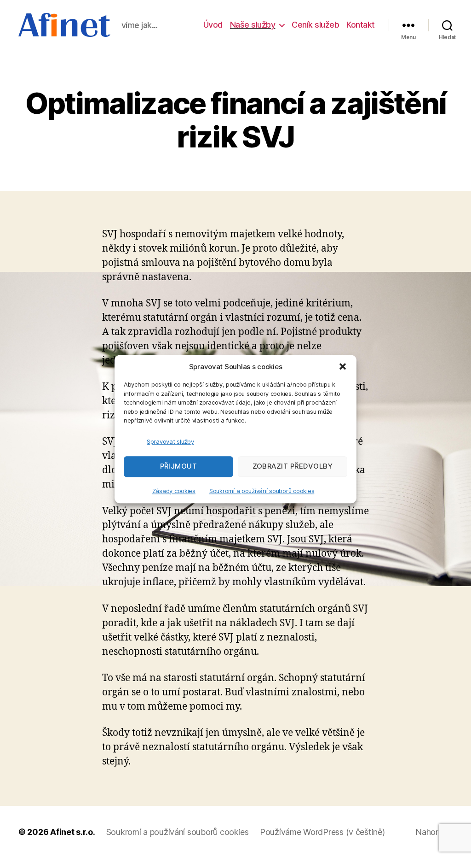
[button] (342, 366)
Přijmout (178, 466)
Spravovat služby (170, 441)
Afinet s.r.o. (72, 832)
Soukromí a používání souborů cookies (261, 490)
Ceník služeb (315, 24)
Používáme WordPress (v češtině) (322, 832)
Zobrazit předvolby (293, 466)
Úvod (213, 24)
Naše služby (253, 24)
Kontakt (360, 24)
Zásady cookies (173, 490)
